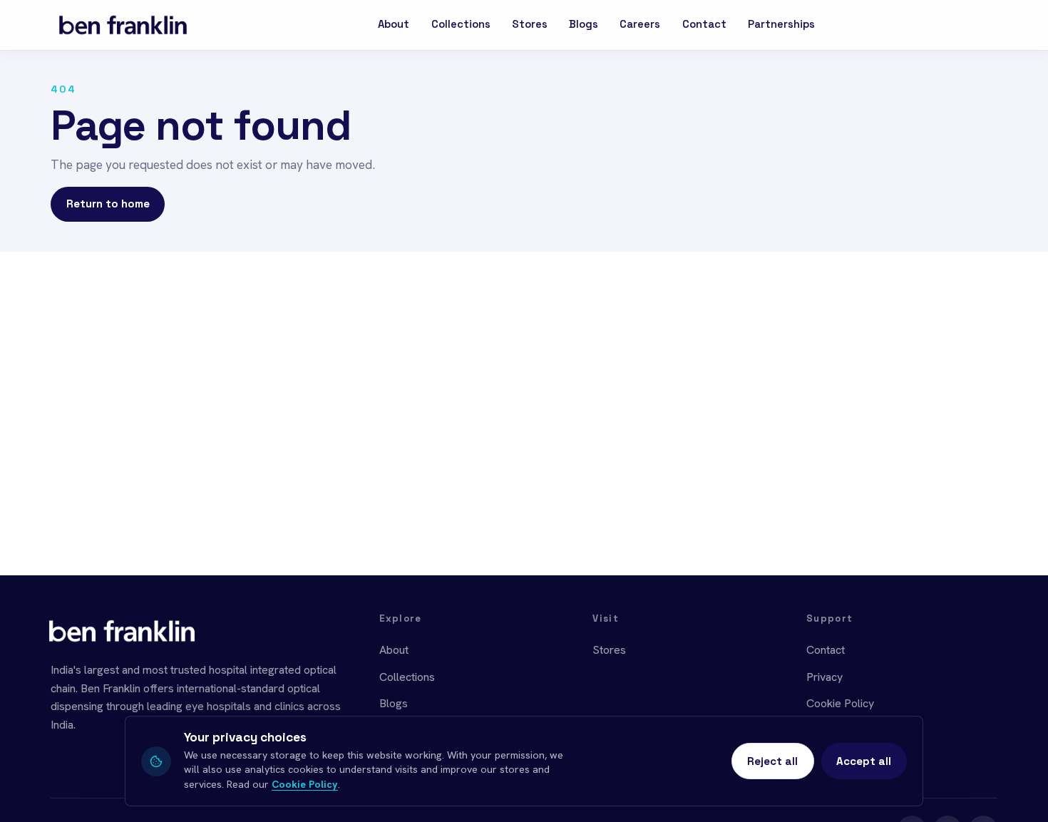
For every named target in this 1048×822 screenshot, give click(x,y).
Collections (460, 24)
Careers (640, 24)
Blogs (583, 24)
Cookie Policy (840, 703)
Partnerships (781, 24)
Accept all (863, 761)
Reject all (772, 761)
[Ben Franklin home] (123, 25)
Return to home (108, 203)
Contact (704, 24)
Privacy (824, 676)
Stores (530, 24)
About (393, 24)
